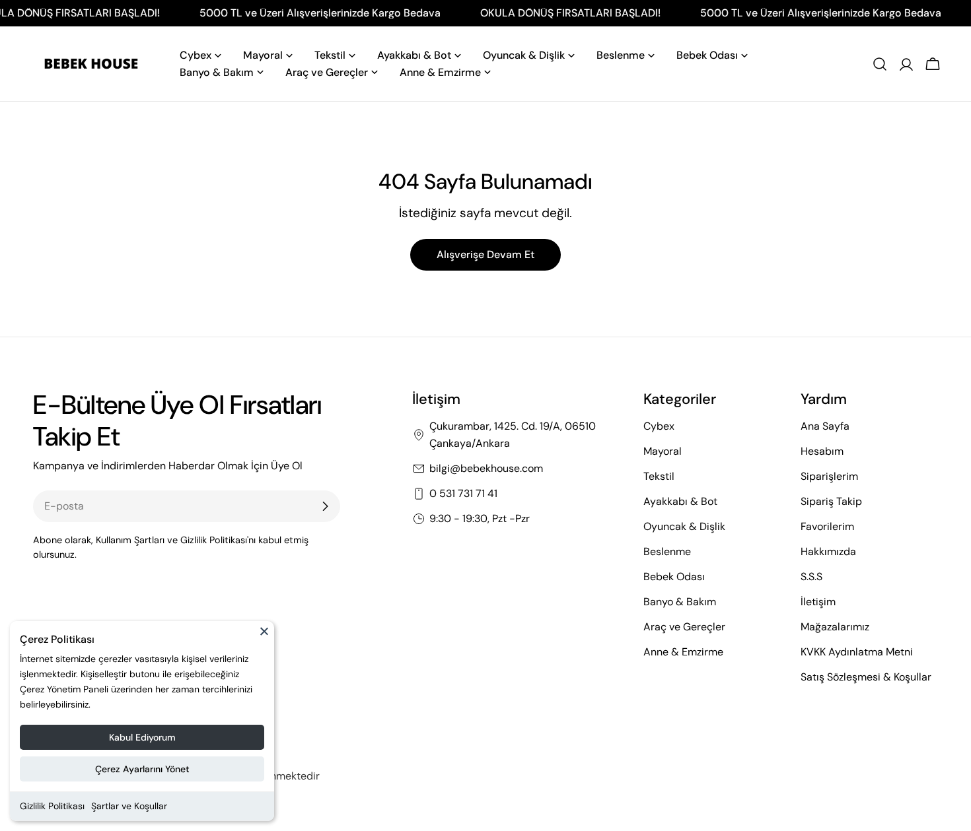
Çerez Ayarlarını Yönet (142, 769)
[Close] (264, 637)
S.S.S (811, 576)
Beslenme (667, 551)
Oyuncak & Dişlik (684, 526)
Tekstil (658, 476)
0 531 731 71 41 (463, 493)
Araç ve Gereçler (684, 627)
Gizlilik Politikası (52, 806)
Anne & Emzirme (683, 652)
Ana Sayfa (825, 426)
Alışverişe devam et (485, 254)
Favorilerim (827, 526)
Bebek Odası (674, 576)
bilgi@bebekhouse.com (486, 468)
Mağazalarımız (835, 627)
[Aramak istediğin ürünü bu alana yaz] (880, 64)
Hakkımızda (828, 551)
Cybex (658, 426)
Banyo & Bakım (679, 602)
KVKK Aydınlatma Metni (857, 652)
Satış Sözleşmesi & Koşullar (866, 677)
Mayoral (662, 451)
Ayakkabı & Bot (680, 501)
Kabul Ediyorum (142, 737)
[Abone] (325, 506)
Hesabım (822, 451)
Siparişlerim (829, 476)
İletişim (818, 602)
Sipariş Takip (831, 501)
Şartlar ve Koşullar (129, 806)
